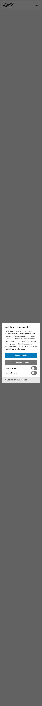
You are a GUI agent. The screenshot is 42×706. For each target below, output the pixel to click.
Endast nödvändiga (21, 362)
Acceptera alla (21, 355)
